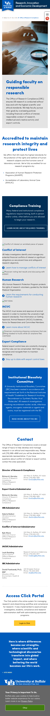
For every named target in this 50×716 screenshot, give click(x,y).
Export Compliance (14, 341)
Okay (25, 708)
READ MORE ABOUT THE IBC (24, 418)
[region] (25, 700)
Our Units (14, 17)
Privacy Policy (27, 701)
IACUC (6, 306)
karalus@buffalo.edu (36, 479)
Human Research (13, 279)
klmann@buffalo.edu (36, 536)
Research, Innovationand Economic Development (31, 4)
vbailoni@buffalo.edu (36, 517)
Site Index (8, 672)
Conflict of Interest (14, 250)
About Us (6, 17)
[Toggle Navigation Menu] (47, 16)
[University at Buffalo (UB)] (7, 4)
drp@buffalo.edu (35, 573)
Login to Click (24, 623)
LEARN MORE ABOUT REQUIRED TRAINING (26, 228)
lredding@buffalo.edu (37, 556)
